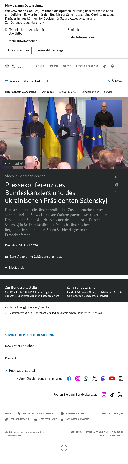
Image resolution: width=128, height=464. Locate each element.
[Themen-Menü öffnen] (47, 81)
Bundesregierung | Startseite (21, 307)
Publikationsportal (21, 370)
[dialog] (64, 29)
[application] (64, 133)
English (40, 66)
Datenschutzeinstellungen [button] (108, 435)
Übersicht (117, 432)
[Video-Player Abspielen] (64, 133)
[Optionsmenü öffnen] (117, 192)
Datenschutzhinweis (87, 66)
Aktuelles (48, 92)
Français (53, 66)
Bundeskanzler (90, 92)
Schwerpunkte (67, 92)
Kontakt (67, 66)
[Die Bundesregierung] (14, 69)
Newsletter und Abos (20, 346)
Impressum (77, 432)
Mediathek (17, 267)
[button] (121, 66)
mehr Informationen (23, 41)
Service (109, 92)
